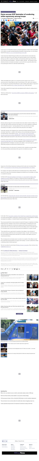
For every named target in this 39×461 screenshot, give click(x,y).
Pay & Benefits (21, 1)
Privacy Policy (4, 445)
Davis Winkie (11, 190)
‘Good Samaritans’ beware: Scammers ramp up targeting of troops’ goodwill (12, 291)
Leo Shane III (4, 18)
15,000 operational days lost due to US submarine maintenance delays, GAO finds (16, 403)
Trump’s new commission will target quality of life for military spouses (12, 283)
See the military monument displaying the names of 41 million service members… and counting (21, 348)
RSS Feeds (13, 448)
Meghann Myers (11, 118)
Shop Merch (13, 449)
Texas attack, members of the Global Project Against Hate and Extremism (23, 216)
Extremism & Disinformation (8, 11)
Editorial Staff (22, 449)
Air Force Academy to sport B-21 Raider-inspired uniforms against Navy (17, 343)
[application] (19, 329)
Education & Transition (33, 1)
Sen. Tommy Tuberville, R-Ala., (18, 85)
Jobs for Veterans (32, 448)
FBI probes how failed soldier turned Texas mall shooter (19, 186)
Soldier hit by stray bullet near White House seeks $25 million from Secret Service (12, 307)
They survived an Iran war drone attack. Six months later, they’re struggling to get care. (17, 400)
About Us (30, 445)
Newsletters (13, 446)
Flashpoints (27, 1)
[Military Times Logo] (12, 1)
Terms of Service (4, 446)
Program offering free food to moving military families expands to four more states (13, 299)
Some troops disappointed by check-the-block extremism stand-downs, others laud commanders (22, 114)
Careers (30, 446)
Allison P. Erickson (17, 18)
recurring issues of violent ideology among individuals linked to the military (19, 167)
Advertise (21, 445)
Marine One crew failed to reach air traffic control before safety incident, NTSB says (17, 393)
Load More (19, 313)
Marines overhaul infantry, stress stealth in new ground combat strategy (15, 395)
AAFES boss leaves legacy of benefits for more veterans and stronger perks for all (12, 275)
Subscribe (12, 445)
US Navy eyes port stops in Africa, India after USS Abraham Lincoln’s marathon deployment (18, 398)
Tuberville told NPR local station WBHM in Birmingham (23, 92)
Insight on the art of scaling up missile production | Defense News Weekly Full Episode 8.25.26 (21, 353)
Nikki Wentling (10, 18)
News (18, 1)
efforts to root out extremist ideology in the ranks (16, 52)
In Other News (4, 272)
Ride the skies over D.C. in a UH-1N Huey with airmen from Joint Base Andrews (14, 341)
